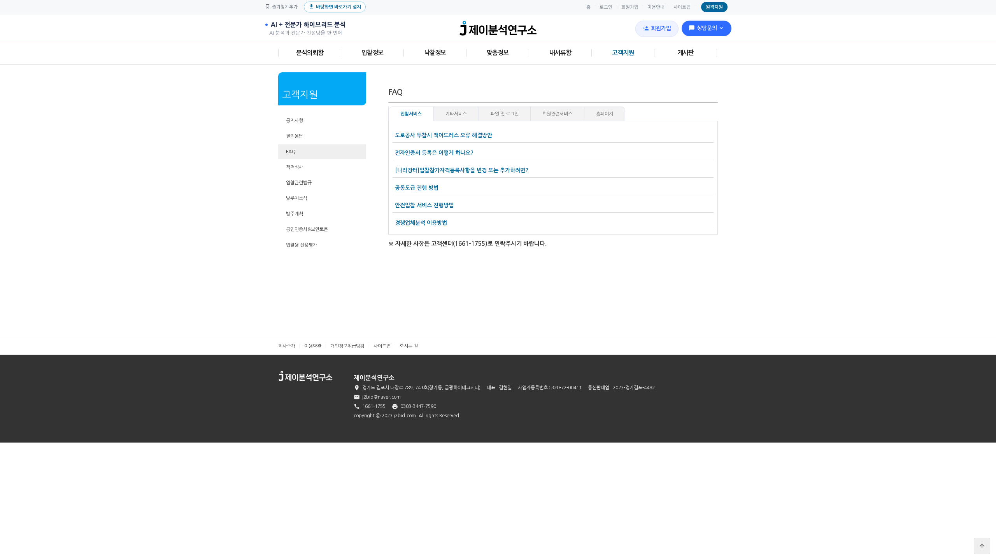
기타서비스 (456, 114)
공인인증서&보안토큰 (307, 229)
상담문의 (706, 28)
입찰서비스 (411, 114)
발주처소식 (296, 198)
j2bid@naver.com (381, 397)
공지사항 (294, 120)
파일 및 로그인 (505, 114)
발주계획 (294, 214)
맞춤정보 (498, 53)
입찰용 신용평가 (301, 245)
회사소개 (286, 346)
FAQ (291, 151)
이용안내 (656, 7)
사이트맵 (682, 7)
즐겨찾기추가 (281, 6)
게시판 (685, 53)
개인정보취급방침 (347, 346)
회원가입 (629, 7)
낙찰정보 (435, 53)
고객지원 (623, 53)
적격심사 (294, 167)
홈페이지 (604, 114)
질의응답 (294, 136)
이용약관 (312, 346)
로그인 (606, 7)
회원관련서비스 (557, 114)
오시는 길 (409, 346)
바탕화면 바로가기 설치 (335, 6)
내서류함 (560, 53)
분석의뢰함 (309, 53)
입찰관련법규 (299, 182)
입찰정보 (372, 53)
